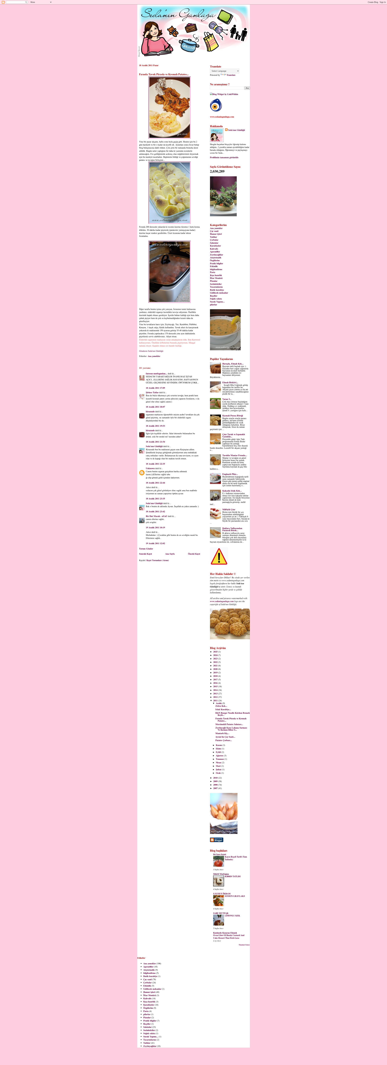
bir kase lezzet (219, 854)
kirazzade (150, 411)
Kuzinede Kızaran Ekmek (225, 932)
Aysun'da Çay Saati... (225, 736)
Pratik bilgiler (216, 263)
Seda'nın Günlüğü (154, 446)
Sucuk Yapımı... (217, 301)
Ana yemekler (154, 356)
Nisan (219, 762)
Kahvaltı (214, 248)
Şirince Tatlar (152, 392)
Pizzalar (213, 281)
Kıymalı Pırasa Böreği (232, 415)
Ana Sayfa (170, 553)
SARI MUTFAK (220, 913)
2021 (215, 665)
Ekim (219, 748)
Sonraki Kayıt (145, 553)
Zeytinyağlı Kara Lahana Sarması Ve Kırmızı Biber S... (231, 728)
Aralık (219, 703)
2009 (215, 781)
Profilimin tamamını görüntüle (224, 157)
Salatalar (214, 242)
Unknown (150, 468)
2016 (215, 682)
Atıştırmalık (215, 257)
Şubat (219, 769)
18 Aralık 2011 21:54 (155, 441)
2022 (215, 662)
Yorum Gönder (146, 548)
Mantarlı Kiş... (222, 733)
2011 (215, 700)
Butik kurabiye (217, 289)
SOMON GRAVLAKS (235, 896)
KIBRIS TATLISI (233, 876)
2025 (215, 651)
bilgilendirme (216, 269)
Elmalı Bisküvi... (230, 382)
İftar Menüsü (216, 278)
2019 (215, 672)
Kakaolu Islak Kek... (232, 490)
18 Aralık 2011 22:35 (155, 463)
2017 (215, 679)
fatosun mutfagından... (156, 373)
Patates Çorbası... (223, 740)
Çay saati (214, 231)
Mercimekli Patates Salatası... (229, 724)
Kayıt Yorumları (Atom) (157, 560)
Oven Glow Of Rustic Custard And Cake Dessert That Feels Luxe (228, 936)
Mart (218, 766)
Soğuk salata (216, 298)
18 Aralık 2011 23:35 (155, 498)
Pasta (212, 272)
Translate (231, 75)
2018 (215, 676)
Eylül (218, 752)
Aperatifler (215, 251)
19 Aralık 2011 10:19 (155, 527)
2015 (215, 686)
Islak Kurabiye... (223, 709)
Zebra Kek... (221, 705)
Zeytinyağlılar (216, 254)
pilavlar (213, 304)
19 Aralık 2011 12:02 (155, 543)
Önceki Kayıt (194, 553)
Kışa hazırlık (216, 275)
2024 (215, 655)
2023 (215, 658)
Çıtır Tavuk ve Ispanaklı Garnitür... (233, 435)
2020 (215, 669)
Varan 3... (226, 399)
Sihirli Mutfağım (221, 874)
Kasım (219, 745)
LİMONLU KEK (232, 915)
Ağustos (220, 755)
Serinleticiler (216, 284)
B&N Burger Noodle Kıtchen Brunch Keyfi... (232, 714)
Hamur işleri (216, 233)
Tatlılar (213, 236)
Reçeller (213, 295)
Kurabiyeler (215, 245)
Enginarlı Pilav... (230, 474)
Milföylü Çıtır (228, 509)
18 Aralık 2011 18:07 (155, 406)
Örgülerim (215, 260)
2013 (215, 693)
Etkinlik (214, 266)
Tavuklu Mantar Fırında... (234, 455)
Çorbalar (214, 239)
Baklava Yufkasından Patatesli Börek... (232, 529)
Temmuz (220, 759)
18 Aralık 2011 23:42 (155, 511)
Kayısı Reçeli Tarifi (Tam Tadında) (236, 858)
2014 (215, 690)
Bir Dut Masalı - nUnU (156, 516)
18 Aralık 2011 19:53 (155, 425)
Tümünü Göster (244, 945)
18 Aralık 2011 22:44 (155, 482)
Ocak (218, 772)
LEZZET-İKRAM (222, 893)
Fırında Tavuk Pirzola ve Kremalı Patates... (164, 74)
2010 (215, 777)
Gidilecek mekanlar (219, 292)
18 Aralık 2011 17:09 (155, 387)
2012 (215, 697)
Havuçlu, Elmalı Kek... (233, 363)
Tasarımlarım (216, 286)
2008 (215, 784)
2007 (215, 788)
